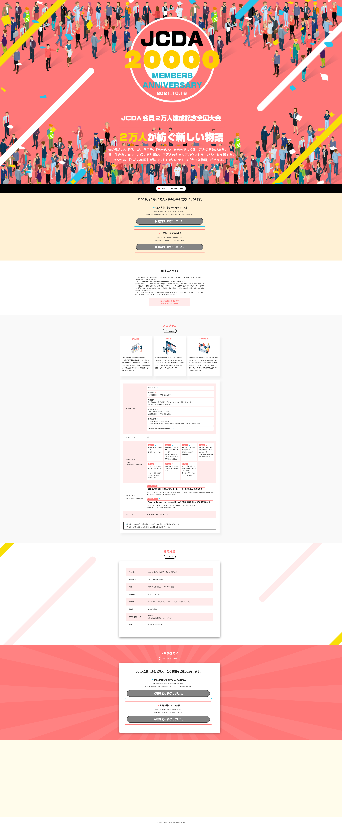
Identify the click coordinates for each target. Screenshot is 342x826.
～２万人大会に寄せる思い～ (170, 302)
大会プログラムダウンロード (172, 188)
